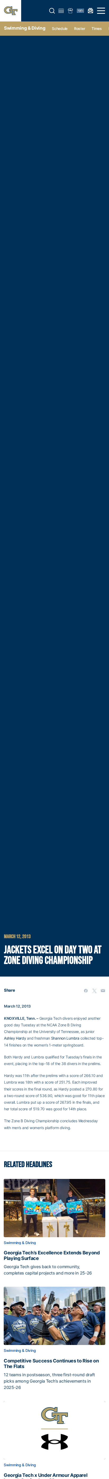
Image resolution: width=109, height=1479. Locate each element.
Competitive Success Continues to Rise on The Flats (51, 1363)
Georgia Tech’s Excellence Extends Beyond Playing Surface (52, 1255)
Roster (79, 28)
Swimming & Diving (24, 28)
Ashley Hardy (15, 1038)
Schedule (59, 28)
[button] (52, 11)
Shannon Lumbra (65, 1038)
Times (97, 28)
